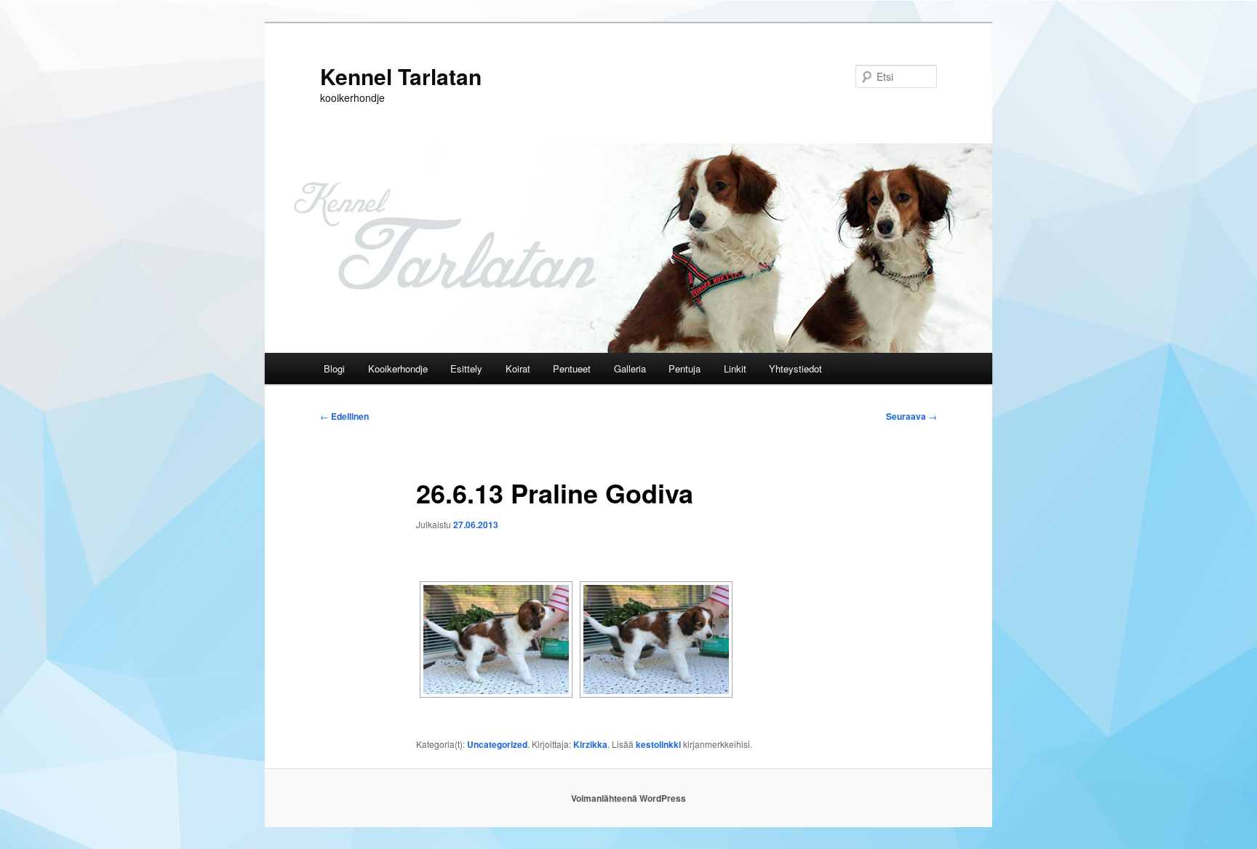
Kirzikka (590, 744)
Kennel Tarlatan (401, 76)
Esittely (466, 368)
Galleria (630, 368)
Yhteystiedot (795, 368)
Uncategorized (497, 744)
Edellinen (344, 416)
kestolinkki (658, 744)
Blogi (334, 368)
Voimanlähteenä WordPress (628, 798)
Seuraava (911, 416)
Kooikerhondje (398, 368)
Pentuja (685, 368)
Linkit (735, 368)
